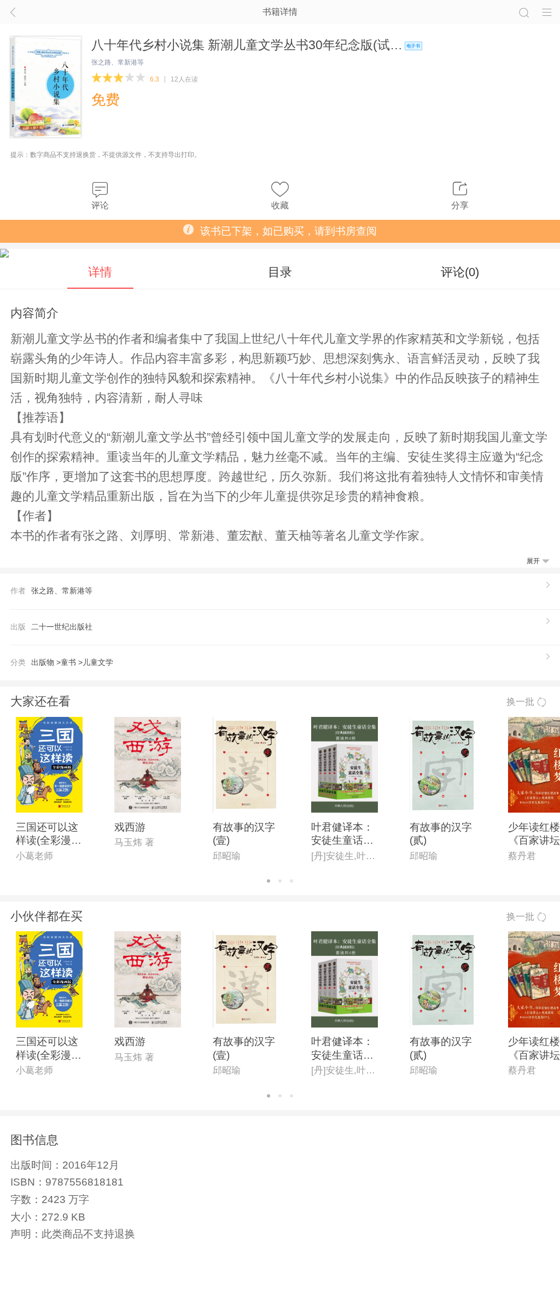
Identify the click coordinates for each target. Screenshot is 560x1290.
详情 (100, 272)
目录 (280, 272)
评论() (460, 272)
